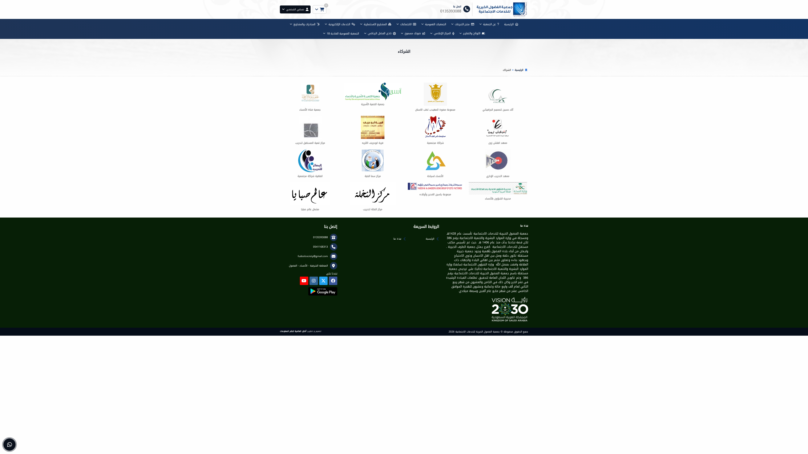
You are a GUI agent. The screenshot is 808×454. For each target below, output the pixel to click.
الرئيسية (509, 24)
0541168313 (320, 246)
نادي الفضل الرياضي (380, 33)
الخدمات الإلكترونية (339, 24)
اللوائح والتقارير (471, 33)
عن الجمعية (489, 24)
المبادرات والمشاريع (304, 24)
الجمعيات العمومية (435, 24)
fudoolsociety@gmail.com (313, 256)
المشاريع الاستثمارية (375, 24)
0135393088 (320, 237)
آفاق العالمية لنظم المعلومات (293, 331)
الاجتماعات (406, 24)
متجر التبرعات (462, 24)
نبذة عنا (397, 238)
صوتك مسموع (413, 33)
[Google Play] (322, 291)
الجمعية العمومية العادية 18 (343, 33)
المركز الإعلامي (442, 33)
